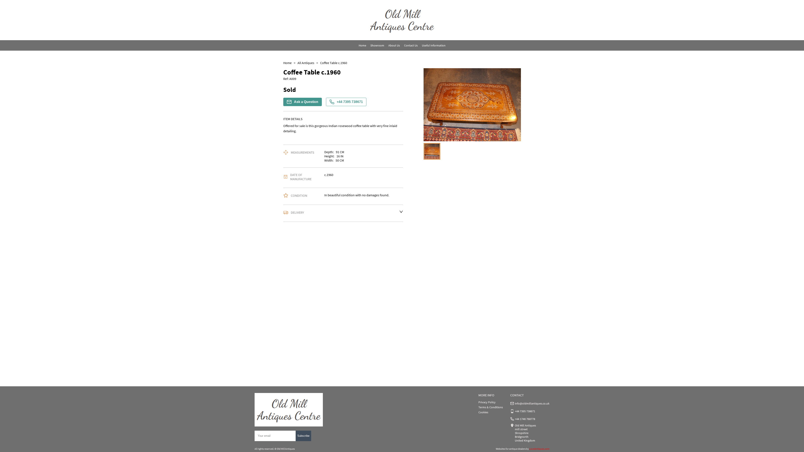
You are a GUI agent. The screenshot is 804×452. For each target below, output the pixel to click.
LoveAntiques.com (539, 448)
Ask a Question (306, 102)
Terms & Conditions (490, 407)
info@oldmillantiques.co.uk (532, 403)
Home (362, 45)
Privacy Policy (487, 402)
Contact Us (411, 45)
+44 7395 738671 (350, 102)
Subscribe (303, 435)
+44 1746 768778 (525, 419)
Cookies (483, 412)
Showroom (377, 45)
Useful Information (434, 45)
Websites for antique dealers (511, 448)
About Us (394, 45)
